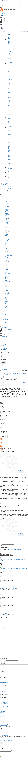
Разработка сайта (4, 735)
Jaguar (9, 97)
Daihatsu (9, 58)
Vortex (9, 171)
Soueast (9, 155)
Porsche (9, 137)
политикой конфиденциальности (15, 549)
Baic (9, 45)
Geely (9, 78)
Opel (9, 129)
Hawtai (9, 87)
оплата (1, 715)
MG (8, 124)
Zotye (9, 175)
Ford (9, 71)
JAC (9, 96)
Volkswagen (10, 168)
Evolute (9, 66)
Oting (9, 131)
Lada (9, 110)
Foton (9, 74)
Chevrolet (10, 51)
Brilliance (10, 42)
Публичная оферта (4, 725)
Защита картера (6, 30)
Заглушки (10, 188)
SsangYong (10, 150)
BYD (9, 43)
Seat (9, 147)
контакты (2, 719)
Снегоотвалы (5, 183)
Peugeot (9, 134)
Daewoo (9, 57)
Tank (9, 162)
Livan (9, 116)
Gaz (9, 76)
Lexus (9, 113)
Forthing (9, 72)
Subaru (9, 151)
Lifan (9, 114)
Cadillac (9, 47)
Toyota (9, 160)
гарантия (2, 712)
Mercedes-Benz (11, 120)
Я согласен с (12, 549)
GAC (9, 80)
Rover (9, 142)
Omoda (9, 130)
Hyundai (9, 89)
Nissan (9, 126)
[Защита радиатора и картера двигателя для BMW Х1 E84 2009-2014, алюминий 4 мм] (15, 374)
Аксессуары (5, 186)
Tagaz (9, 159)
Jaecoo (9, 101)
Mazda (9, 118)
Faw (9, 68)
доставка (2, 713)
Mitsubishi (10, 122)
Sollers (9, 154)
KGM (9, 108)
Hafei (9, 83)
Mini (9, 121)
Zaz (8, 173)
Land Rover (10, 112)
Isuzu (9, 93)
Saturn (9, 146)
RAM (9, 143)
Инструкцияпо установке (21, 471)
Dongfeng (10, 62)
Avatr (9, 38)
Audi (9, 37)
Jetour (9, 100)
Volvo (9, 169)
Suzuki (9, 152)
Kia (8, 105)
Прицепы (5, 184)
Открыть (2, 412)
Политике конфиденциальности (7, 740)
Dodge (9, 60)
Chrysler (9, 53)
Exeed (9, 64)
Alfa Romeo (10, 36)
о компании (2, 711)
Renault (9, 141)
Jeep (9, 99)
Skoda (9, 148)
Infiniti (9, 92)
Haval (9, 85)
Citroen (9, 54)
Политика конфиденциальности (7, 724)
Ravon (9, 139)
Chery (9, 50)
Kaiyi (9, 106)
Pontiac (9, 135)
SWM (9, 156)
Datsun (9, 59)
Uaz (8, 166)
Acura (9, 34)
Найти (4, 754)
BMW (9, 41)
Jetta (9, 103)
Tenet (9, 163)
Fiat (8, 70)
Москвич (9, 177)
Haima (9, 84)
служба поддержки (4, 717)
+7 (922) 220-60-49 (4, 0)
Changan (10, 49)
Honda (9, 88)
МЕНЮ (4, 6)
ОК (1, 742)
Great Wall (10, 79)
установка (2, 716)
